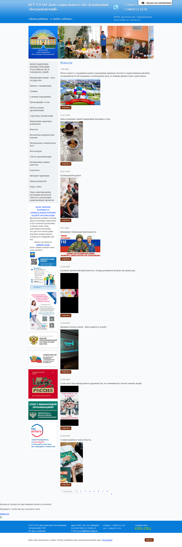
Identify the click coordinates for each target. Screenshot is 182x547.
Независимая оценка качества (40, 163)
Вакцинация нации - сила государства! (42, 79)
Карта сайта (36, 186)
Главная (34, 91)
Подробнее (107, 540)
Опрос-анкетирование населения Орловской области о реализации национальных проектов (42, 196)
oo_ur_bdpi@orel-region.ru (87, 531)
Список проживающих (41, 156)
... (116, 494)
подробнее (66, 107)
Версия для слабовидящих (158, 2)
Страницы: (67, 491)
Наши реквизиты (38, 181)
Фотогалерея (36, 151)
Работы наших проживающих (37, 109)
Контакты (35, 170)
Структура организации (41, 115)
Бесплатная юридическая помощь (42, 136)
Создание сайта (141, 525)
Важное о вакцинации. (41, 85)
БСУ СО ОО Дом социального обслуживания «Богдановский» (68, 6)
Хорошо (149, 540)
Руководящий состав (40, 102)
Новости (34, 129)
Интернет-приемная (39, 175)
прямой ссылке (43, 245)
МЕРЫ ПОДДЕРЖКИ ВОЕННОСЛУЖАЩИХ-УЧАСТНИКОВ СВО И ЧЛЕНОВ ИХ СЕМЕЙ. (40, 68)
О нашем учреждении (40, 96)
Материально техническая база (43, 144)
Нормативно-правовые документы (41, 122)
